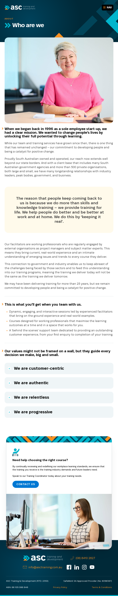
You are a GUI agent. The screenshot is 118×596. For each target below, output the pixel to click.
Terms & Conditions (102, 587)
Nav (109, 7)
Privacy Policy (60, 587)
